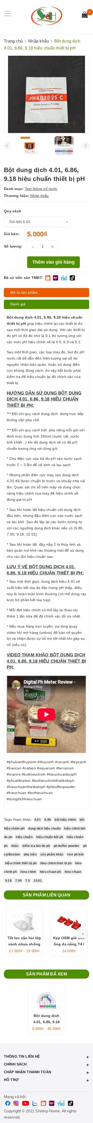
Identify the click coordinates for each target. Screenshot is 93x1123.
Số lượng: (13, 246)
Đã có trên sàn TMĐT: (23, 278)
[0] (85, 15)
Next (82, 933)
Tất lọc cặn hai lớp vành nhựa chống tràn (24, 944)
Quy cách (12, 211)
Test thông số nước (41, 189)
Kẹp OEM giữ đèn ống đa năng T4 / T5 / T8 (69, 944)
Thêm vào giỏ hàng (53, 262)
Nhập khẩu (39, 196)
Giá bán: (11, 234)
